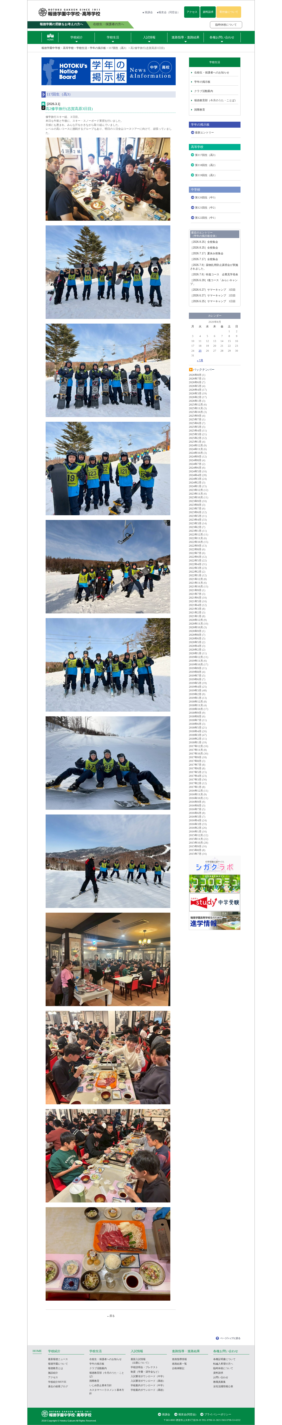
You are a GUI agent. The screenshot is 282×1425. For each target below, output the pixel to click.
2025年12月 (196, 404)
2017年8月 (195, 761)
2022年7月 (195, 553)
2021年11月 (196, 582)
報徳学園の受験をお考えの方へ (61, 24)
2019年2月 (195, 694)
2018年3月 (195, 735)
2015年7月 (195, 853)
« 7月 (200, 360)
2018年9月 (195, 712)
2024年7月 (195, 464)
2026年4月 (195, 389)
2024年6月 (195, 467)
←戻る (111, 1315)
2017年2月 (195, 783)
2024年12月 (196, 445)
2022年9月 (195, 545)
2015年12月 (196, 835)
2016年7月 (195, 809)
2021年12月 (196, 579)
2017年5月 (195, 772)
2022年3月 (195, 567)
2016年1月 (195, 831)
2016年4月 (195, 820)
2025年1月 (195, 441)
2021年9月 (195, 590)
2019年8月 (195, 671)
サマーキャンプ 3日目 (213, 289)
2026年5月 (195, 386)
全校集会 (204, 241)
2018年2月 (195, 738)
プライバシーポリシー (217, 1414)
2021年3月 (195, 608)
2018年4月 (195, 731)
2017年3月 (195, 779)
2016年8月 (195, 805)
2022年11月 (196, 538)
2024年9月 (195, 456)
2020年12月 (196, 619)
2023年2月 (195, 527)
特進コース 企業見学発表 (214, 274)
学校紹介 (76, 37)
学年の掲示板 (98, 48)
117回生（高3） (118, 48)
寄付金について (228, 11)
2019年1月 (195, 697)
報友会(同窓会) (187, 1414)
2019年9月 (195, 668)
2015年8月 (195, 850)
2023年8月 (195, 504)
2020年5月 (195, 642)
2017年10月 (196, 753)
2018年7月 (195, 720)
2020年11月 (196, 623)
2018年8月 (195, 716)
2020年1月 (195, 653)
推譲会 (166, 1414)
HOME (37, 1351)
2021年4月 (195, 605)
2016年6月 (195, 812)
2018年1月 (195, 742)
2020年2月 (195, 649)
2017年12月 (196, 746)
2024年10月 (196, 452)
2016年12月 (196, 790)
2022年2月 (195, 571)
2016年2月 (195, 827)
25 (200, 350)
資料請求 (208, 11)
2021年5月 (195, 601)
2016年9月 (195, 801)
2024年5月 (195, 471)
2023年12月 (196, 490)
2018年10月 (196, 709)
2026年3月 (195, 393)
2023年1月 (195, 530)
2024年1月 (195, 486)
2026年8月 (195, 374)
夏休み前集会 (206, 253)
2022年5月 (195, 560)
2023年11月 (196, 493)
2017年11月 (196, 749)
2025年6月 (195, 423)
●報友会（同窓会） (168, 12)
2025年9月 (195, 415)
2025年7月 (195, 419)
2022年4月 (195, 564)
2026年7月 (195, 378)
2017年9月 (195, 757)
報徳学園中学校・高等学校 (57, 48)
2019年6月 (195, 679)
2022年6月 (195, 556)
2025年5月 (195, 426)
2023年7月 (195, 508)
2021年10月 (196, 586)
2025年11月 (196, 408)
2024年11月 (196, 449)
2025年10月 (196, 412)
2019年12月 (196, 657)
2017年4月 (195, 775)
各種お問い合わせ (222, 37)
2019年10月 (196, 664)
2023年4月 (195, 519)
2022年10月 (196, 541)
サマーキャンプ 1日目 (213, 301)
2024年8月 (195, 460)
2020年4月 (195, 645)
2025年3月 (195, 434)
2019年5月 (195, 683)
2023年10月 (196, 497)
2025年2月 (195, 438)
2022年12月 (196, 534)
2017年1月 (195, 787)
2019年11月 (196, 660)
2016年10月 (196, 798)
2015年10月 (196, 842)
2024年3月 (195, 478)
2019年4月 (195, 686)
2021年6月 (195, 597)
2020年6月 (195, 638)
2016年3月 (195, 824)
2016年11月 (196, 794)
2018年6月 (195, 723)
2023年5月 (195, 515)
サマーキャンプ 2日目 (213, 295)
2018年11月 (196, 705)
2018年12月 (196, 701)
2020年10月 (196, 627)
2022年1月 (195, 575)
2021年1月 (195, 616)
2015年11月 (196, 838)
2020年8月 (195, 634)
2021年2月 (195, 612)
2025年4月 (195, 430)
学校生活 (113, 37)
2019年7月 (195, 675)
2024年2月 (195, 482)
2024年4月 (195, 475)
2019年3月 (195, 690)
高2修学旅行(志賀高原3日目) (69, 109)
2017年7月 (195, 764)
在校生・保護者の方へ (108, 24)
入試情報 (149, 37)
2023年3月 (195, 523)
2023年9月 (195, 501)
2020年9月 (195, 631)
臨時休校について (226, 24)
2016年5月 (195, 816)
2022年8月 (195, 549)
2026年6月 (195, 382)
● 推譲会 (147, 12)
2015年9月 (195, 846)
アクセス (192, 11)
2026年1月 (195, 400)
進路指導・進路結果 (185, 37)
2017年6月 (195, 768)
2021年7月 (195, 593)
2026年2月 (195, 397)
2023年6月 (195, 512)
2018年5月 (195, 727)
